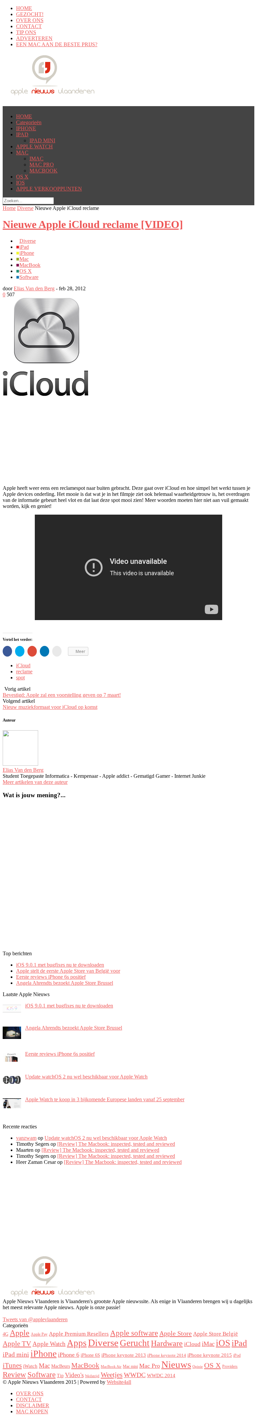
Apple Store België (215, 1334)
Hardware (167, 1343)
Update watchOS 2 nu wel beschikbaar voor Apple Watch (106, 1138)
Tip (60, 1375)
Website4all (119, 1382)
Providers (230, 1366)
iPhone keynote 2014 (166, 1355)
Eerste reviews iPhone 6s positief (51, 977)
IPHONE (26, 128)
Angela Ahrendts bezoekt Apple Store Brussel (64, 983)
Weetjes (111, 1375)
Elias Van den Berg (34, 288)
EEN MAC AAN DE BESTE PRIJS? (56, 44)
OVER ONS (30, 20)
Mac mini (130, 1366)
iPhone (26, 253)
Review (14, 1374)
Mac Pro (149, 1365)
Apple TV (17, 1343)
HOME (24, 8)
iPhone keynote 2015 (209, 1355)
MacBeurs (60, 1366)
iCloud (23, 665)
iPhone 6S (90, 1355)
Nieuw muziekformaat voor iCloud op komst (50, 707)
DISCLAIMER (32, 1405)
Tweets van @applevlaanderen (35, 1319)
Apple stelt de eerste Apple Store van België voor (68, 971)
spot (20, 677)
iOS (223, 1343)
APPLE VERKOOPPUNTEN (49, 189)
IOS (20, 182)
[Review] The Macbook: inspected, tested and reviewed (116, 1144)
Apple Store (175, 1333)
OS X (22, 176)
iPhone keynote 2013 (123, 1355)
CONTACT (29, 26)
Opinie (197, 1366)
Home (9, 208)
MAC (22, 152)
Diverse (25, 208)
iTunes (12, 1365)
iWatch (30, 1366)
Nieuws (176, 1364)
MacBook (29, 265)
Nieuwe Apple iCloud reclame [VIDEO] (93, 224)
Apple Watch (49, 1343)
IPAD (22, 134)
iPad (24, 247)
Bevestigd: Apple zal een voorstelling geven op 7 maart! (62, 695)
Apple (19, 1333)
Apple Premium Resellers (79, 1334)
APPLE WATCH (34, 146)
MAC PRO (41, 164)
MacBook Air (111, 1366)
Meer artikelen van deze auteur (35, 782)
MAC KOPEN (32, 1411)
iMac (208, 1343)
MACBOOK (43, 170)
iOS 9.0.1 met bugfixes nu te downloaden (60, 965)
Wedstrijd (92, 1376)
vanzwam (26, 1138)
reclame (24, 671)
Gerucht (135, 1343)
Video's (74, 1374)
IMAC (36, 158)
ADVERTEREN (34, 38)
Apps (77, 1343)
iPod (237, 1355)
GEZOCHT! (30, 14)
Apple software (134, 1333)
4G (5, 1334)
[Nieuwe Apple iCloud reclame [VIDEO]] (45, 394)
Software (28, 277)
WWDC (135, 1374)
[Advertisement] (56, 405)
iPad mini (16, 1354)
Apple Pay (39, 1334)
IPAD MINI (42, 140)
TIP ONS (26, 32)
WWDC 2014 (161, 1375)
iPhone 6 (68, 1354)
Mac (24, 259)
